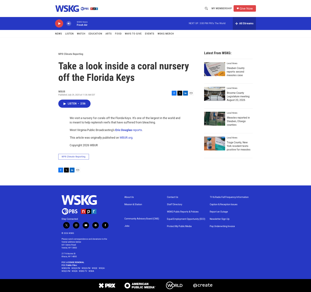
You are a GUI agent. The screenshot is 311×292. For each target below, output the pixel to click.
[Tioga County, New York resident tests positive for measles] (214, 143)
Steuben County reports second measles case (236, 72)
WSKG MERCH (166, 33)
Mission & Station (133, 204)
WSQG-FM (86, 268)
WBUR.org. (126, 137)
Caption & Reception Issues (223, 204)
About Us (129, 197)
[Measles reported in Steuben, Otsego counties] (214, 119)
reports (128, 130)
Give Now (246, 8)
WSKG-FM (66, 268)
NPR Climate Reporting (70, 54)
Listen (69, 33)
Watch (81, 33)
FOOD (118, 33)
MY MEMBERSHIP (222, 8)
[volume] (69, 23)
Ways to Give (133, 33)
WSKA (91, 271)
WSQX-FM (75, 268)
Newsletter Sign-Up (220, 219)
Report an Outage (219, 212)
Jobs (126, 226)
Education (95, 33)
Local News (232, 63)
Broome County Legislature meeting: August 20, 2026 (238, 96)
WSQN (74, 271)
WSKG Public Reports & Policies (183, 212)
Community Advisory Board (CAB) (141, 219)
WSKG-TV (83, 271)
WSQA (101, 268)
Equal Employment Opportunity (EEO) (186, 219)
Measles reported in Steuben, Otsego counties (238, 121)
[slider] (74, 23)
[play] (59, 23)
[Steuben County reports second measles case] (214, 69)
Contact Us (172, 197)
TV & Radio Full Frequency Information (229, 197)
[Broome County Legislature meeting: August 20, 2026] (214, 94)
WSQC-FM (66, 271)
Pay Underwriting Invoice (222, 226)
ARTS (108, 33)
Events (149, 33)
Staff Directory (174, 204)
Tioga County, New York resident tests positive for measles (238, 146)
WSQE (94, 268)
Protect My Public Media (179, 226)
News (58, 33)
